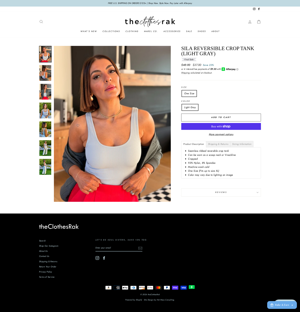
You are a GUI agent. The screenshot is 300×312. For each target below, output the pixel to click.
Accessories (172, 31)
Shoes (202, 31)
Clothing (132, 31)
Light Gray (190, 107)
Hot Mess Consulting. (166, 299)
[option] (150, 3)
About (215, 31)
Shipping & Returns (48, 261)
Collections (111, 31)
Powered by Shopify (133, 299)
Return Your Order (47, 266)
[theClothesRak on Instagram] (97, 258)
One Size (189, 93)
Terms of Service (46, 276)
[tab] (193, 144)
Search (42, 240)
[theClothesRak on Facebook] (104, 258)
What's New (88, 31)
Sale (189, 31)
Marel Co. (151, 31)
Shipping (185, 72)
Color (185, 101)
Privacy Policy (45, 271)
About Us (43, 251)
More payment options (221, 134)
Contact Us (44, 256)
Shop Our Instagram (48, 245)
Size (184, 87)
